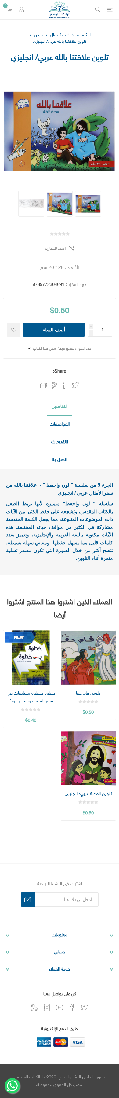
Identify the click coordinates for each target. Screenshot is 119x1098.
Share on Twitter (75, 385)
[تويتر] (84, 1007)
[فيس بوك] (72, 1007)
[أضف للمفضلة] (13, 330)
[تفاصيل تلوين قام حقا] (88, 657)
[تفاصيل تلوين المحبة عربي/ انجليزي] (88, 758)
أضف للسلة (54, 329)
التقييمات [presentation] (59, 442)
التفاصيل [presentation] (59, 406)
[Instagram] (47, 1007)
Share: (59, 371)
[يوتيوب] (59, 1007)
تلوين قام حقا (88, 693)
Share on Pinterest (54, 385)
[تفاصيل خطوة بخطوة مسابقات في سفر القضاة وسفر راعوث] (30, 657)
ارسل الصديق (43, 385)
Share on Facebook (64, 385)
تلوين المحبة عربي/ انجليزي (88, 794)
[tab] (59, 407)
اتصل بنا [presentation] (59, 459)
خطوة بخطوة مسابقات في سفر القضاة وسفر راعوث (31, 697)
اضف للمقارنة (55, 248)
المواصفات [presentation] (60, 424)
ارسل (28, 899)
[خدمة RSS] (34, 1007)
